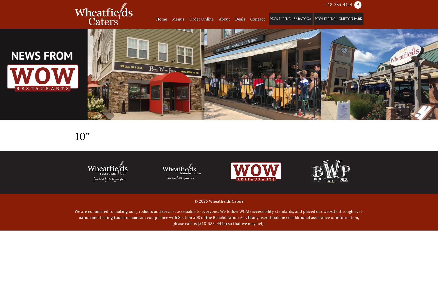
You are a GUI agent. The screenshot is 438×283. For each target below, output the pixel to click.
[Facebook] (357, 5)
